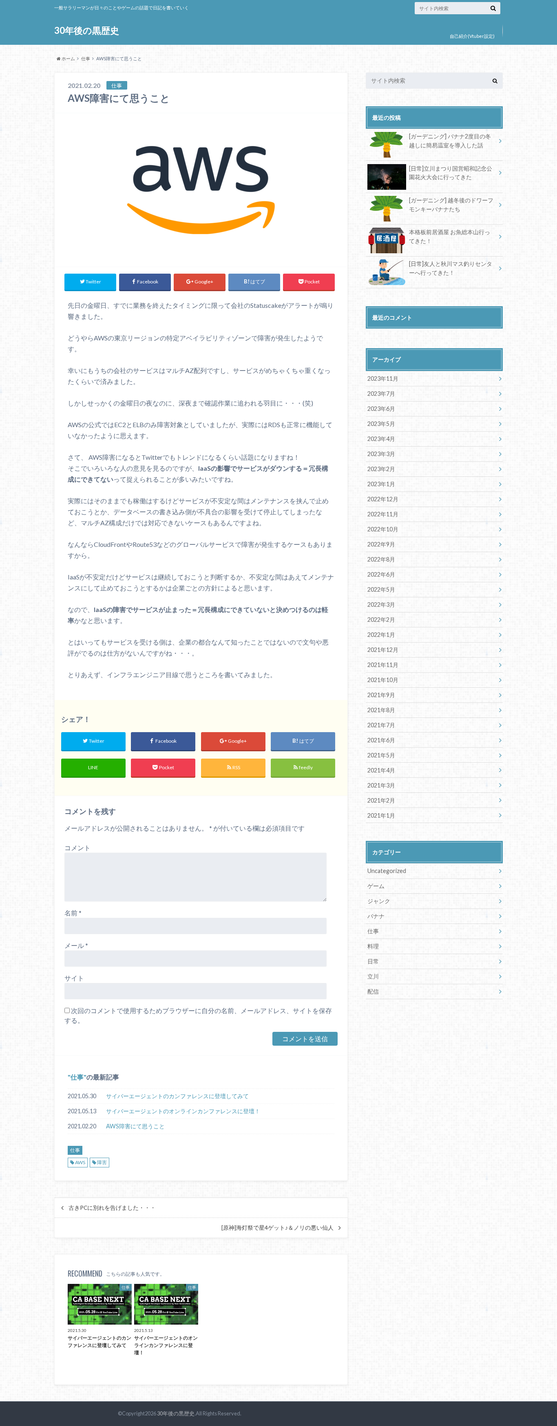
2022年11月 (382, 514)
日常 (373, 961)
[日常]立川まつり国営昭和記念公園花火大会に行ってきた (450, 173)
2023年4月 (381, 438)
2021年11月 (382, 664)
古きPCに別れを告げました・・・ (112, 1207)
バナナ (376, 916)
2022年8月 (381, 559)
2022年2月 (381, 619)
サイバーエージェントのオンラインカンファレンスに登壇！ (183, 1111)
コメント (77, 847)
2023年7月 (381, 393)
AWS (80, 1162)
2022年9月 (381, 544)
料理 (373, 946)
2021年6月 (381, 740)
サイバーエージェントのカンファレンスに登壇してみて (177, 1096)
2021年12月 (382, 649)
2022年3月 (381, 604)
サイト (74, 978)
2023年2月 (381, 468)
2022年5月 (381, 589)
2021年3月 (381, 785)
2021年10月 (382, 679)
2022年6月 (381, 574)
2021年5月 (381, 755)
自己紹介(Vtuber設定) (472, 36)
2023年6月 (381, 408)
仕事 (77, 1077)
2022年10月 (382, 529)
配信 (373, 991)
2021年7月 (381, 725)
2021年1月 (381, 815)
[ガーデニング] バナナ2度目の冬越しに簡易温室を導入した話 (450, 141)
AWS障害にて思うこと (135, 1126)
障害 (102, 1162)
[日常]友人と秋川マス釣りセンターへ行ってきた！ (450, 268)
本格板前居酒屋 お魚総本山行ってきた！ (449, 236)
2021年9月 (381, 694)
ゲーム (376, 885)
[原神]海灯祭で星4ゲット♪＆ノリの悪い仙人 (277, 1227)
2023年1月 (381, 483)
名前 (73, 913)
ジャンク (378, 900)
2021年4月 (381, 770)
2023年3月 (381, 453)
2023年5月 (381, 423)
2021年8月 (381, 709)
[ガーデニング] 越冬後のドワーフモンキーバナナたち (451, 205)
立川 (373, 976)
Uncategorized (386, 870)
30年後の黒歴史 (86, 30)
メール (76, 945)
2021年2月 (381, 800)
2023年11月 (382, 378)
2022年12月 (382, 499)
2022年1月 (381, 634)
